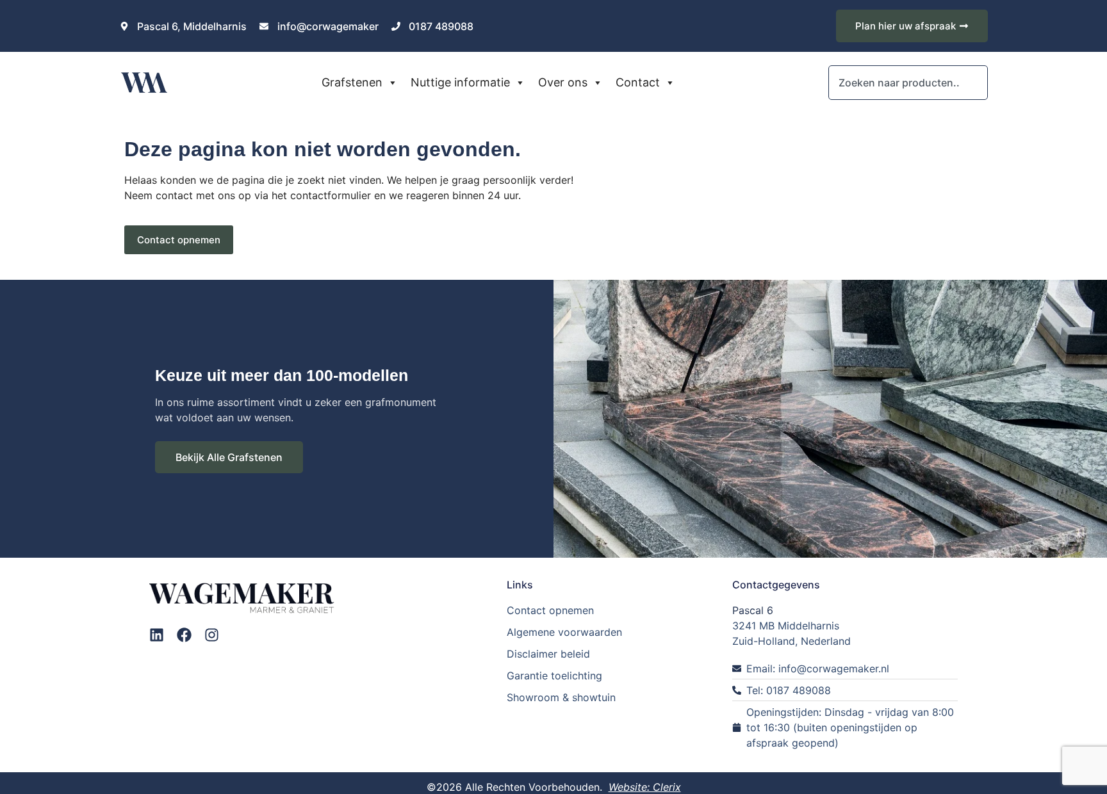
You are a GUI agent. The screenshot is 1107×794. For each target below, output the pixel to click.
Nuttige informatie (460, 82)
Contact (638, 82)
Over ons (562, 82)
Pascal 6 (752, 610)
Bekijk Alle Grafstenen (229, 457)
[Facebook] (184, 635)
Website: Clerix (645, 787)
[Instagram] (211, 635)
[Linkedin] (156, 635)
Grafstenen (352, 82)
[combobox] (907, 82)
